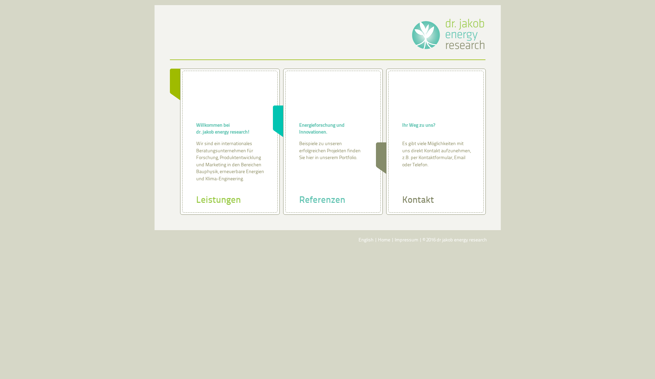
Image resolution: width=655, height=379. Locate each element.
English (366, 240)
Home (384, 240)
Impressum (406, 240)
